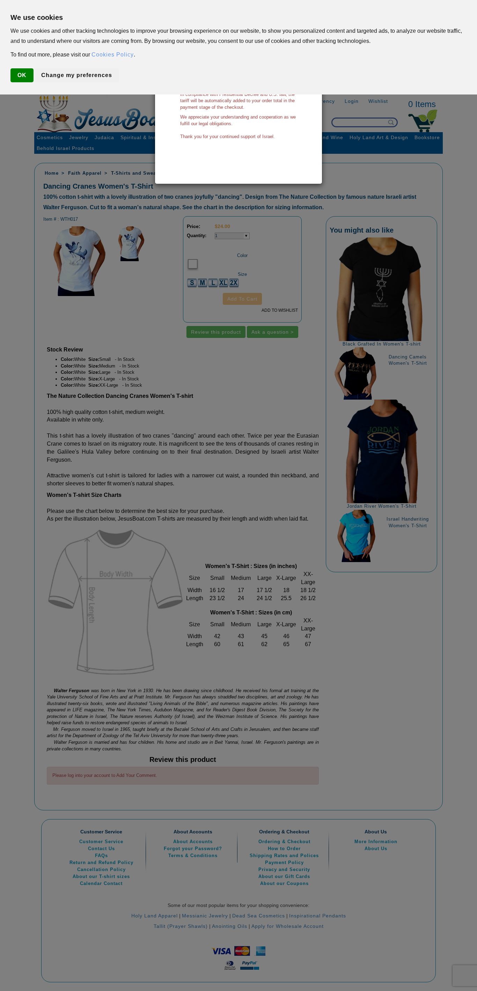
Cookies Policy (112, 55)
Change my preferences (76, 75)
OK (22, 75)
